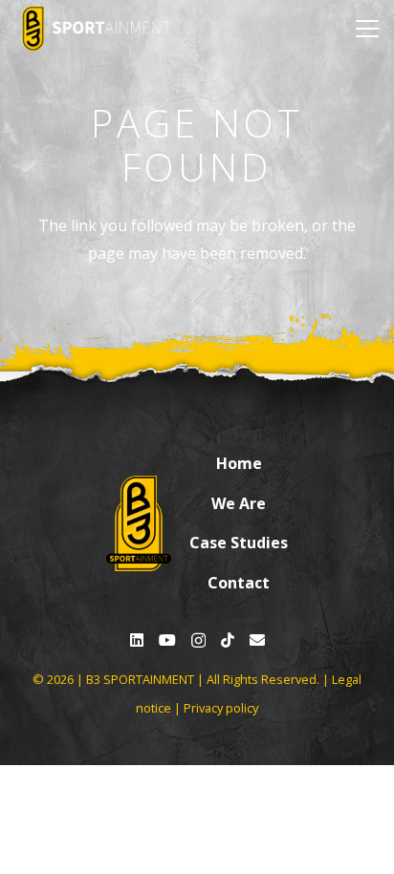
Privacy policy (221, 707)
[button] (363, 28)
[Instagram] (198, 641)
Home (239, 463)
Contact (239, 582)
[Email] (257, 640)
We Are (238, 503)
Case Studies (238, 542)
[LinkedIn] (136, 640)
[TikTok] (227, 640)
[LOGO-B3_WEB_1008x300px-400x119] (95, 29)
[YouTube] (167, 640)
